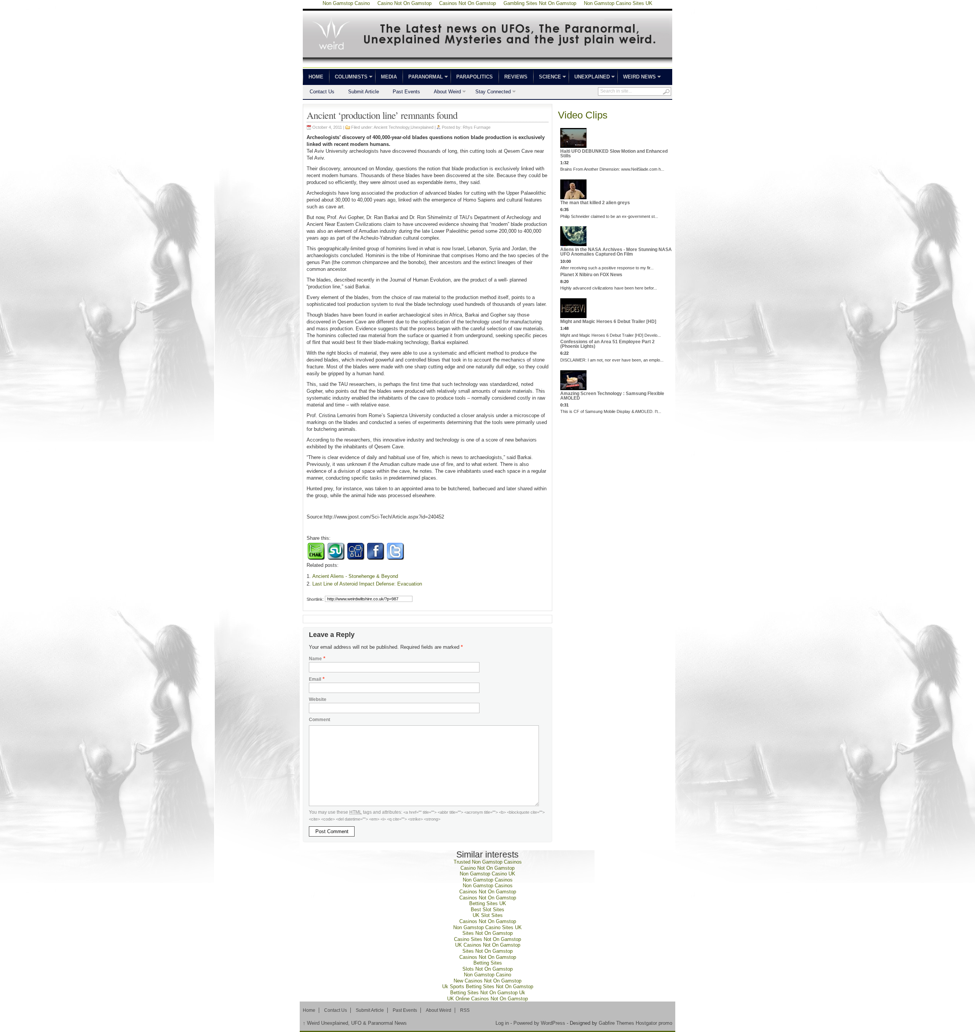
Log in (502, 1023)
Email (315, 679)
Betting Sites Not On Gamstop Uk (487, 992)
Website (317, 699)
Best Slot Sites (487, 909)
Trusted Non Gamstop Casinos (488, 862)
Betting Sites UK (487, 903)
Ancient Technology (391, 127)
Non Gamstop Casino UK (487, 874)
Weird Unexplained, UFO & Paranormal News (355, 1023)
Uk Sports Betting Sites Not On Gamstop (487, 986)
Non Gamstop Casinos (488, 880)
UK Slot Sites (488, 915)
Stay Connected (489, 92)
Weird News (636, 78)
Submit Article (363, 91)
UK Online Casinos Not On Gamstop (487, 999)
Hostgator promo (654, 1023)
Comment (319, 719)
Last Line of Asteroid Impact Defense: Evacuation (367, 584)
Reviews (515, 77)
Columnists (348, 78)
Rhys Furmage (477, 127)
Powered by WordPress (539, 1023)
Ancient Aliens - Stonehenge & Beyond (355, 576)
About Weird (444, 92)
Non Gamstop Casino (487, 975)
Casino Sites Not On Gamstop (487, 939)
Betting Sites (487, 963)
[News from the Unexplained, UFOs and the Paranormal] (487, 66)
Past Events (406, 91)
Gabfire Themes (616, 1023)
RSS (465, 1010)
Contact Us (322, 91)
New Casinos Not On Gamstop (487, 981)
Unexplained (589, 78)
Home (315, 77)
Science (547, 78)
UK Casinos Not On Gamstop (487, 945)
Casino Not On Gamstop (487, 868)
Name (315, 658)
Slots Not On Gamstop (487, 969)
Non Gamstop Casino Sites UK (487, 927)
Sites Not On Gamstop (487, 933)
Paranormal (423, 78)
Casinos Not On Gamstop (487, 891)
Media (389, 77)
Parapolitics (474, 77)
